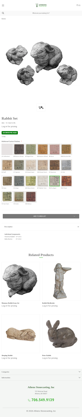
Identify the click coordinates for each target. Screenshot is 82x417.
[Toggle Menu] (3, 5)
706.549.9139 (42, 400)
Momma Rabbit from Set (10, 303)
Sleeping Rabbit (7, 355)
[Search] (2, 13)
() (79, 5)
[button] (41, 226)
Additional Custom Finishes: (11, 141)
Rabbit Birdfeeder (48, 303)
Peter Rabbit (46, 355)
